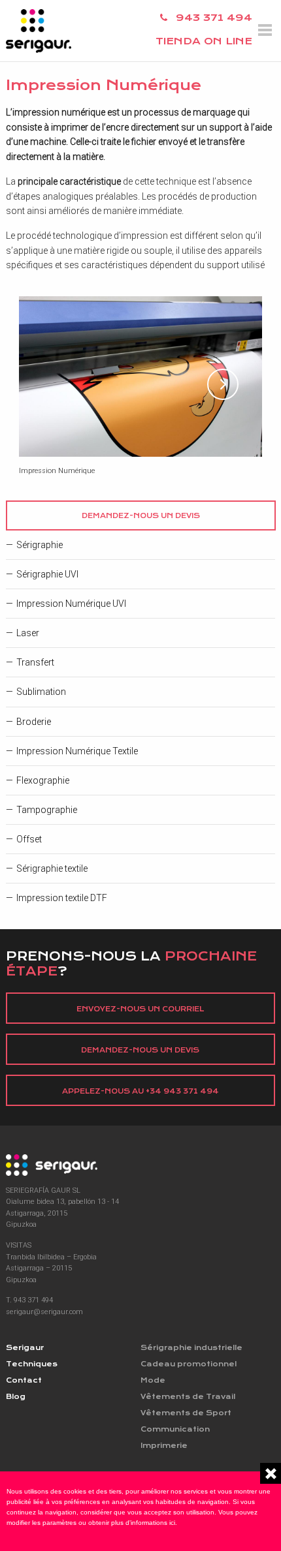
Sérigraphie (39, 544)
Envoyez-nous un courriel (140, 1009)
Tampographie (46, 809)
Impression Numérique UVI (71, 603)
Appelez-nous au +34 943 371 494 (140, 1091)
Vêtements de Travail (187, 1396)
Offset (29, 839)
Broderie (33, 721)
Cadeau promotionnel (188, 1364)
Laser (27, 632)
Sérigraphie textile (52, 868)
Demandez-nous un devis (141, 516)
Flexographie (42, 780)
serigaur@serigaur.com (44, 1312)
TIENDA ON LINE (204, 41)
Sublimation (41, 691)
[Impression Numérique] (141, 376)
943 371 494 (214, 17)
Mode (152, 1380)
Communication (175, 1429)
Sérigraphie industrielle (191, 1348)
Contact (24, 1380)
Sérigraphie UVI (47, 574)
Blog (15, 1396)
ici (172, 1522)
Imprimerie (164, 1445)
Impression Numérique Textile (77, 751)
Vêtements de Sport (185, 1413)
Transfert (35, 662)
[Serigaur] (141, 1165)
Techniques (32, 1364)
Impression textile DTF (61, 897)
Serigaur (25, 1348)
